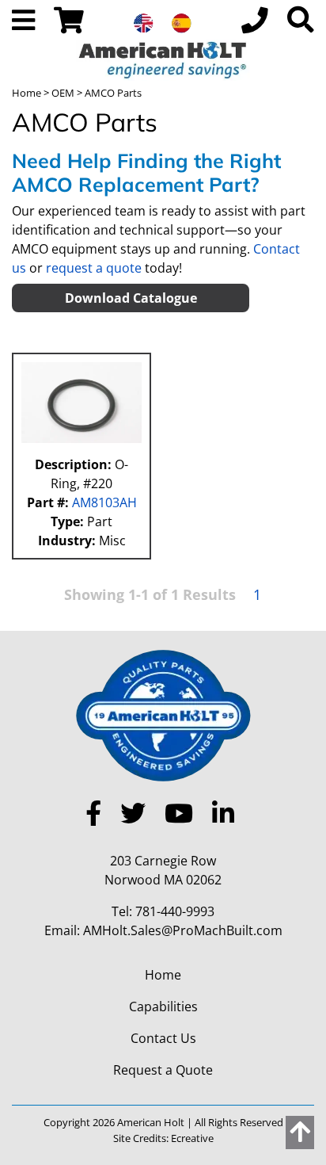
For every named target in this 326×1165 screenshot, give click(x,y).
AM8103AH (103, 502)
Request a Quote (163, 1070)
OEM (62, 93)
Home (26, 93)
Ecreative (192, 1138)
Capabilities (163, 1006)
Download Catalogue (131, 298)
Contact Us (163, 1038)
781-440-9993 (174, 911)
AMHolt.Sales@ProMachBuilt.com (182, 930)
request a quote (94, 268)
